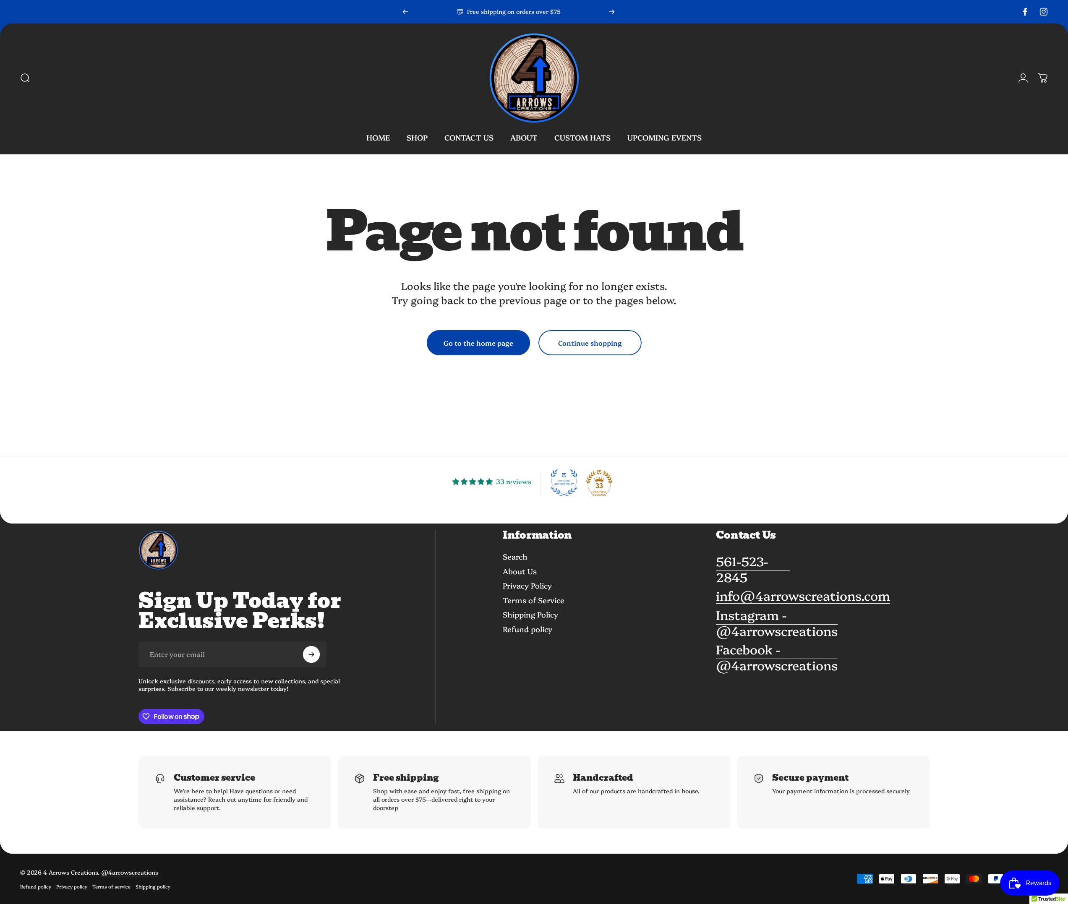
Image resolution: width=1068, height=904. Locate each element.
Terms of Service (533, 600)
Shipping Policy (530, 615)
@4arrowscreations (129, 872)
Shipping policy (153, 886)
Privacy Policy (527, 586)
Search (515, 557)
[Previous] (405, 11)
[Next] (612, 11)
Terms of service (111, 886)
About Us (520, 571)
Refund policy (527, 629)
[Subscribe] (311, 654)
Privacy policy (71, 886)
